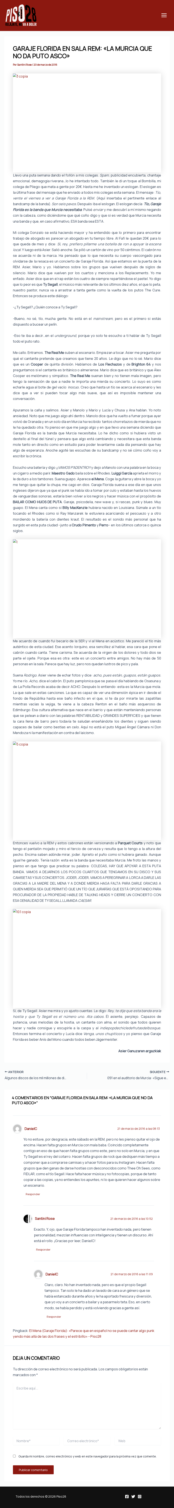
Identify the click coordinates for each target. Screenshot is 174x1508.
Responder (33, 1194)
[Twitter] (133, 1496)
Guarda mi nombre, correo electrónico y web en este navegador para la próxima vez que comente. (87, 1456)
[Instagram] (140, 1496)
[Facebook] (127, 1496)
